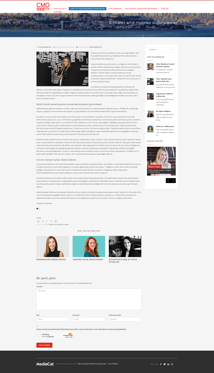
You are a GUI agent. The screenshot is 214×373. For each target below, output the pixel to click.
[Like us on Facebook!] (161, 364)
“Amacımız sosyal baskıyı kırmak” (88, 259)
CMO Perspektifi (45, 47)
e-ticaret (50, 224)
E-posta (76, 315)
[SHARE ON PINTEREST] (51, 221)
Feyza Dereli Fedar (61, 224)
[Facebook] (164, 4)
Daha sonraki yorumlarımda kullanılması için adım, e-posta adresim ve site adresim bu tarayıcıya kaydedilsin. (81, 329)
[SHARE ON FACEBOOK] (42, 221)
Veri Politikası (113, 364)
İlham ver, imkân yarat (165, 126)
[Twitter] (168, 4)
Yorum (39, 286)
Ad (38, 315)
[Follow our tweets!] (164, 364)
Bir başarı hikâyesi (163, 111)
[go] (172, 49)
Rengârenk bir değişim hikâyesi (51, 259)
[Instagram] (176, 4)
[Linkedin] (172, 4)
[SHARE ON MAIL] (55, 221)
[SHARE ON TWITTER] (38, 221)
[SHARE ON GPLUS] (47, 221)
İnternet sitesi (115, 315)
